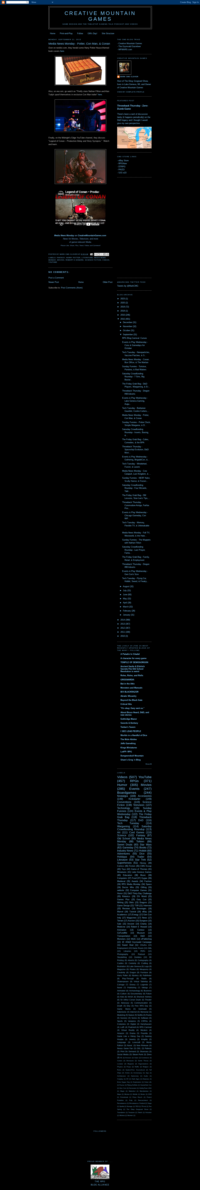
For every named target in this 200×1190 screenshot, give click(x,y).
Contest (140, 930)
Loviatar (120, 1064)
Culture (123, 994)
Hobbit (142, 850)
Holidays (122, 856)
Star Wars (146, 844)
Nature (131, 1015)
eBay (144, 911)
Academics (122, 914)
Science (121, 835)
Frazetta (144, 1033)
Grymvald (142, 1009)
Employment (122, 948)
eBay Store (123, 160)
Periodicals (124, 1097)
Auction (131, 921)
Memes (127, 1094)
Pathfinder (147, 975)
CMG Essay (146, 866)
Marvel (120, 911)
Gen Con (123, 1088)
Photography (122, 954)
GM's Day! (92, 33)
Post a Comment (56, 278)
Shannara (144, 1051)
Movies (60, 260)
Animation (121, 930)
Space (149, 884)
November (128, 326)
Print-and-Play (66, 33)
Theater (148, 1000)
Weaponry (144, 969)
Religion (146, 1067)
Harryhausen (146, 1024)
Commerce (145, 1058)
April (125, 602)
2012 (122, 628)
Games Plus (123, 899)
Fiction (132, 866)
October (127, 330)
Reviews (126, 908)
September (128, 334)
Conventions (124, 802)
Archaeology (134, 991)
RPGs (134, 781)
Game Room (137, 948)
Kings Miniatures (128, 747)
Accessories (145, 796)
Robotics (126, 896)
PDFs (142, 951)
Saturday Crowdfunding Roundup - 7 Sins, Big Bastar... (133, 376)
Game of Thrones (139, 869)
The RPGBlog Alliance (100, 1183)
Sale (119, 924)
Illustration (121, 966)
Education (127, 875)
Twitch (140, 1112)
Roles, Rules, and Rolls (131, 675)
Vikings (145, 988)
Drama (132, 1033)
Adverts (131, 960)
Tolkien (140, 841)
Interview (147, 905)
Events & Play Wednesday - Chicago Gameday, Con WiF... (135, 515)
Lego (146, 966)
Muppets (131, 1064)
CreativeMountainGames (89, 235)
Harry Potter (73, 257)
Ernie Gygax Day (123, 1082)
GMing (144, 887)
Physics (120, 1067)
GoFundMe (122, 933)
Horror (120, 893)
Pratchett (132, 1027)
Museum (141, 933)
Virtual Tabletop (141, 981)
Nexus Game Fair (125, 1048)
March (126, 607)
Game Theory (143, 1061)
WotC (133, 939)
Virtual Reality (127, 1030)
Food (134, 878)
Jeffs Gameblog (128, 743)
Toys (124, 869)
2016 (122, 315)
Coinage (121, 985)
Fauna (122, 1085)
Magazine (121, 969)
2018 (122, 311)
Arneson (128, 1058)
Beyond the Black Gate (131, 700)
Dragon (133, 972)
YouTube (52, 262)
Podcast (141, 954)
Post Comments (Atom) (71, 288)
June (125, 594)
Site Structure (108, 33)
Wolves (122, 1115)
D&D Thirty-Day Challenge (140, 893)
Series (134, 1018)
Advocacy (125, 1003)
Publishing (131, 988)
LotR (122, 1027)
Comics (120, 866)
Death (119, 1006)
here (62, 51)
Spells (122, 1106)
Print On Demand (128, 1051)
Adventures (123, 853)
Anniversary (137, 1073)
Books (142, 847)
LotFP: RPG (126, 752)
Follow (80, 33)
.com (103, 235)
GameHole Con (146, 1085)
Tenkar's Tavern (127, 727)
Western (144, 1030)
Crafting (144, 963)
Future (149, 994)
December (128, 322)
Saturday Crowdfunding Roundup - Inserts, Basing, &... (135, 432)
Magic (122, 1091)
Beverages (141, 908)
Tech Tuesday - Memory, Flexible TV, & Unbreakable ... (135, 525)
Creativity (121, 972)
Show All (148, 764)
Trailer (140, 856)
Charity (143, 924)
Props (129, 1067)
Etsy (128, 1006)
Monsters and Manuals (131, 688)
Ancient (130, 924)
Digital (133, 1024)
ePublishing (146, 939)
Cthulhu (143, 945)
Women (130, 1115)
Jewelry (132, 1039)
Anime (127, 1073)
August (126, 586)
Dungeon (144, 921)
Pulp (130, 1100)
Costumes (121, 1024)
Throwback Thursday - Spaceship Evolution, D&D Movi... (135, 449)
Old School (123, 838)
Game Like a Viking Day (128, 1036)
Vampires (132, 1021)
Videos (105, 260)
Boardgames (126, 792)
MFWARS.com (125, 49)
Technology (123, 808)
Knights (144, 1039)
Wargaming (123, 826)
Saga (150, 1103)
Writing (120, 902)
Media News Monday (64, 235)
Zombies (138, 957)
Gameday (127, 847)
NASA (130, 997)
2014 (122, 620)
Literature (87, 257)
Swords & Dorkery (129, 723)
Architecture (121, 1076)
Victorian (148, 1112)
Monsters (121, 939)
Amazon (120, 1033)
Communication (141, 1003)
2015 (122, 319)
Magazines (132, 918)
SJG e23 (122, 172)
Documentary (136, 994)
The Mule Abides (128, 739)
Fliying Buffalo (132, 1085)
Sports (120, 1021)
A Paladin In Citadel (130, 654)
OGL (139, 1048)
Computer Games (138, 890)
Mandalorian (144, 1091)
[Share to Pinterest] (107, 254)
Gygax (144, 878)
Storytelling (122, 957)
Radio (144, 979)
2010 (122, 636)
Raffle (137, 1067)
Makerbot (132, 1091)
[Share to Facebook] (104, 254)
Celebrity (132, 963)
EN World (141, 896)
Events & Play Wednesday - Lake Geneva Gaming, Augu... (135, 401)
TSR (137, 905)
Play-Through (128, 979)
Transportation (123, 936)
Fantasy (61, 257)
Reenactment (143, 1100)
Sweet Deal (127, 945)
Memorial (144, 1012)
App (147, 1073)
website (120, 890)
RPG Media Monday (131, 884)
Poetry (149, 1015)
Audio (146, 1076)
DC (127, 1079)
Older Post (107, 282)
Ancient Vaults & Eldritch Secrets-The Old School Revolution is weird (132, 669)
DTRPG (121, 166)
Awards (135, 881)
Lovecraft (136, 1042)
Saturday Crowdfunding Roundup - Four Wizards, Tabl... (134, 488)
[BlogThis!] (98, 254)
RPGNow (122, 163)
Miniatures (122, 872)
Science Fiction (93, 260)
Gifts (150, 948)
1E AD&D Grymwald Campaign (137, 942)
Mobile (135, 1094)
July (125, 590)
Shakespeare (123, 981)
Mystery (135, 975)
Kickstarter (134, 799)
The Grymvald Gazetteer (129, 46)
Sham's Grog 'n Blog (130, 760)
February (127, 611)
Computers (122, 878)
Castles (120, 963)
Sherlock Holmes (144, 997)
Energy (135, 914)
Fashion (148, 881)
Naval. (129, 1045)
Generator (132, 1088)
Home (52, 33)
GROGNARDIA (127, 679)
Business (148, 991)
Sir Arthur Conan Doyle (130, 1000)
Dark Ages (136, 1079)
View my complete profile (130, 92)
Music (143, 875)
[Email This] (95, 254)
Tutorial (132, 911)
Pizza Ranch (137, 1097)
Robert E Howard (75, 260)
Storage (129, 1106)
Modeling (121, 1015)
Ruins (119, 1070)
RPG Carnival (146, 1027)
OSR (150, 1094)
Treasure (131, 1112)
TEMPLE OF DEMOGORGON (134, 662)
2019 (122, 307)
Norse (143, 1094)
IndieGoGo (121, 1012)
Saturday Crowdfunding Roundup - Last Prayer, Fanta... (133, 550)
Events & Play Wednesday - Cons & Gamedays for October (135, 345)
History (143, 863)
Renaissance (122, 1103)
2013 (122, 624)
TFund (143, 1106)
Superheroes (124, 863)
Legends (144, 985)
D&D (142, 936)
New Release (142, 1045)
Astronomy (135, 1076)
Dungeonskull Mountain (132, 756)
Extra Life (148, 1082)
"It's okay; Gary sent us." (132, 708)
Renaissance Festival (137, 1103)
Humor (122, 785)
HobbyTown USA (145, 1088)
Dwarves (146, 1079)
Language (121, 1042)
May (125, 598)
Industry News (125, 850)
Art (118, 832)
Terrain (120, 921)
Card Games (136, 832)
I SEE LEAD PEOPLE (130, 731)
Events (134, 788)
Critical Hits (126, 704)
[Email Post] (91, 254)
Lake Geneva (135, 966)
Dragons (143, 902)
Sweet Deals (124, 844)
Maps (119, 1094)
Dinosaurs (130, 1061)
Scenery (123, 1018)
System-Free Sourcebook (135, 1070)
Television (138, 805)
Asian (136, 1058)
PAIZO (121, 169)
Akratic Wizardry (128, 696)
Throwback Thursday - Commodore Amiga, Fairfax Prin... (135, 505)
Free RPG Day (141, 1006)
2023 (122, 298)
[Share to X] (101, 254)
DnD (140, 820)
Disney (132, 985)
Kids (122, 997)
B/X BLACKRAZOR (129, 692)
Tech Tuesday (128, 823)
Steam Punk (137, 1054)
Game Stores (124, 1009)
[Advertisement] (129, 227)
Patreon (148, 1048)
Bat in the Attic (127, 684)
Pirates (133, 969)
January (127, 615)
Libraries (127, 951)
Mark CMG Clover (129, 76)
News (144, 918)
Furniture (144, 972)
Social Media (123, 1054)
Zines (149, 1054)
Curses (119, 1061)
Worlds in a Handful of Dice (133, 735)
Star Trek (140, 859)
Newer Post (53, 282)
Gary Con (141, 899)
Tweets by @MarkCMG (127, 286)
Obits (131, 902)
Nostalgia (122, 796)
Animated (121, 991)
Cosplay (120, 1079)
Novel (119, 988)
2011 (122, 632)
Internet (133, 1012)
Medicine (121, 927)
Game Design (123, 905)
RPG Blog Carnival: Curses (134, 338)
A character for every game (133, 658)
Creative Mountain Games (100, 16)
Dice (142, 853)
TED (137, 1106)
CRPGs (144, 1021)
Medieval (121, 881)
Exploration (137, 1082)
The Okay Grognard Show (137, 1109)
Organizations (143, 1064)
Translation (121, 1112)
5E (121, 1058)
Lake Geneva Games (142, 872)
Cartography (143, 960)
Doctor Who (128, 887)
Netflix (140, 1015)
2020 (122, 303)
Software (144, 1018)
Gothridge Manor (128, 719)
